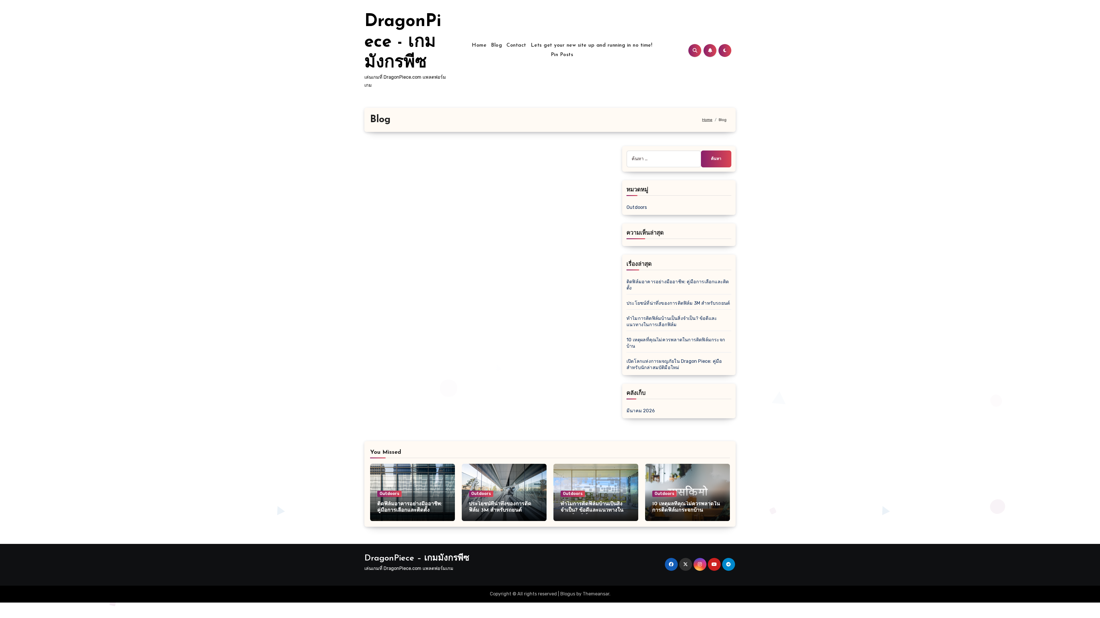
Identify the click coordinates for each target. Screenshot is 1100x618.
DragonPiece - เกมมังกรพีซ (402, 42)
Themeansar (596, 594)
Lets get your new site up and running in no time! (592, 45)
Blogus (567, 594)
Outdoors (636, 207)
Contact (516, 45)
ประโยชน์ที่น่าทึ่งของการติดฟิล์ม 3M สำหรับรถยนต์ (678, 303)
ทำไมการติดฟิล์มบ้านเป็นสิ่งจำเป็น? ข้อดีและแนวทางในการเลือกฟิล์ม (592, 510)
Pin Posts (562, 55)
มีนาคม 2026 (640, 410)
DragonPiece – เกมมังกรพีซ (416, 558)
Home (479, 45)
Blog (496, 45)
